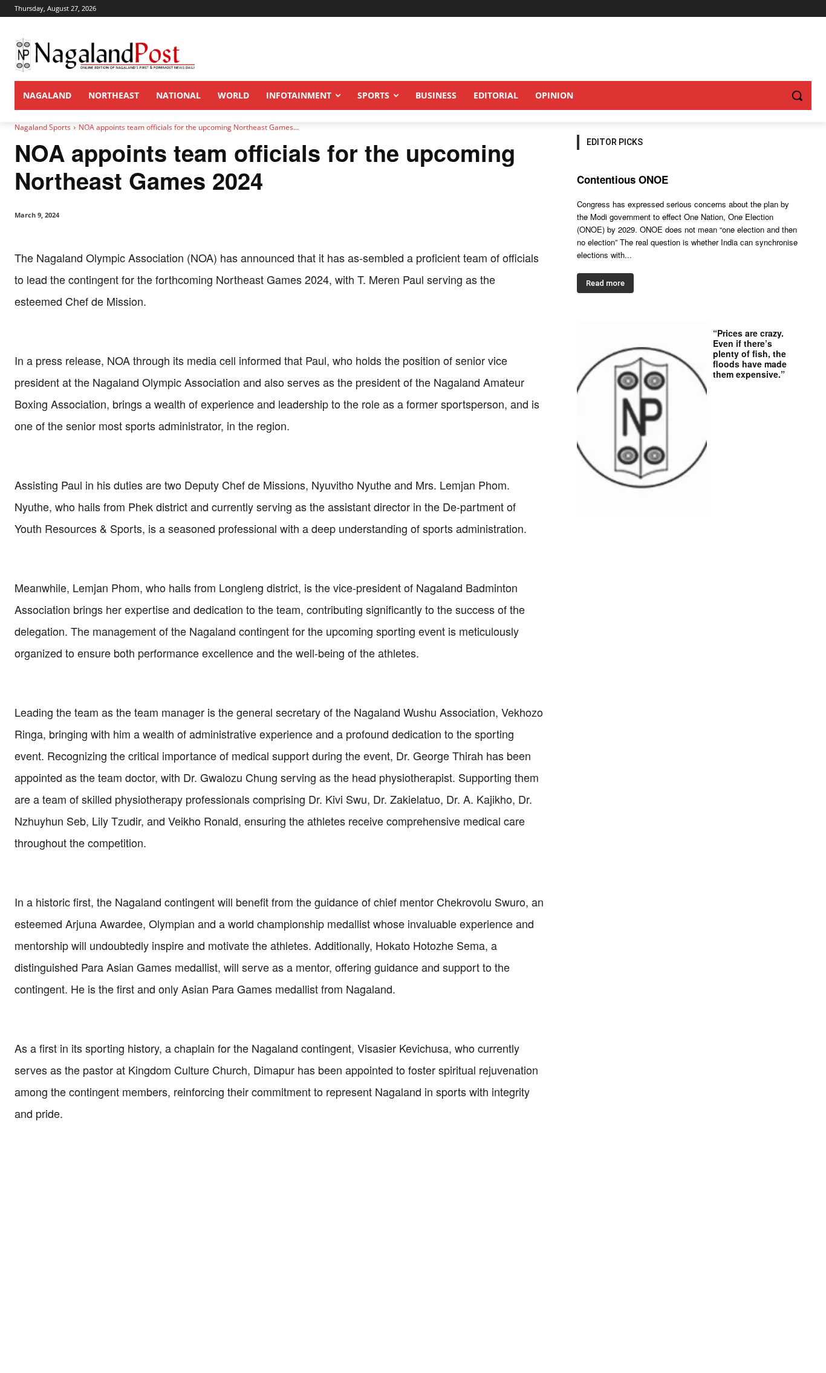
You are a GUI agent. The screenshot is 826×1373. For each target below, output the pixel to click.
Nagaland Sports (43, 127)
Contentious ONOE (622, 179)
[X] (126, 1161)
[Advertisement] (413, 1282)
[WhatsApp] (153, 1161)
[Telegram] (237, 1161)
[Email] (209, 1161)
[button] (772, 95)
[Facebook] (98, 1161)
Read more (605, 283)
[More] (265, 1161)
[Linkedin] (181, 1161)
